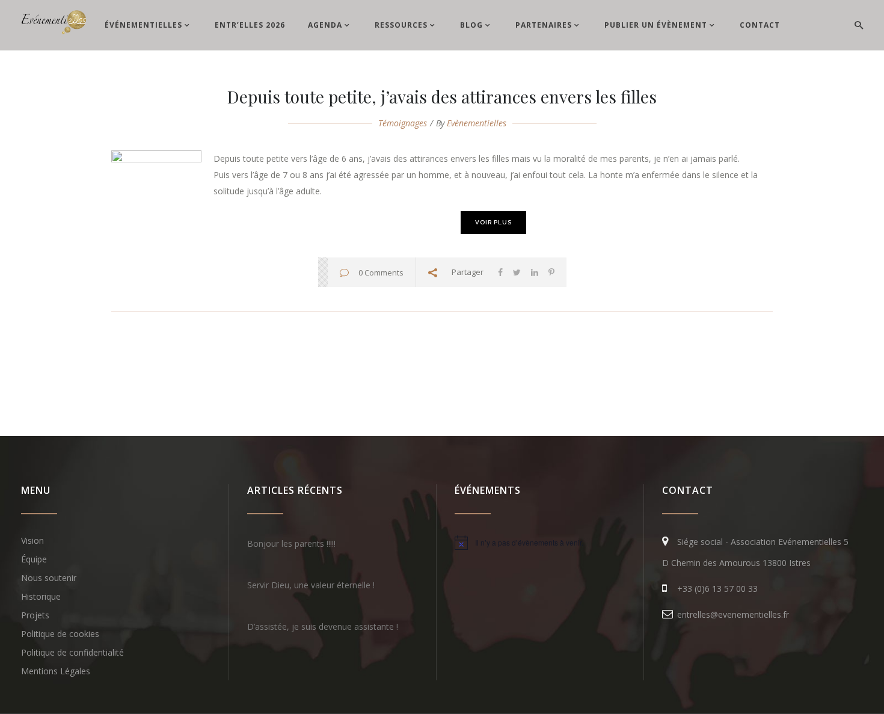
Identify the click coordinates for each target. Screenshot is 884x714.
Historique (41, 596)
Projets (35, 615)
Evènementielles (476, 123)
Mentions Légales (55, 671)
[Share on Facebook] (500, 272)
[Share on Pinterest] (551, 272)
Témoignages (402, 123)
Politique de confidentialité (72, 652)
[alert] (540, 542)
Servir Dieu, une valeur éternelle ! (311, 585)
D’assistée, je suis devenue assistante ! (322, 626)
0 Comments (381, 272)
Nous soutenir (48, 577)
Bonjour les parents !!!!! (291, 543)
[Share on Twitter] (517, 272)
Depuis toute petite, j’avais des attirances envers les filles (442, 96)
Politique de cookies (60, 633)
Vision (32, 540)
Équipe (34, 559)
